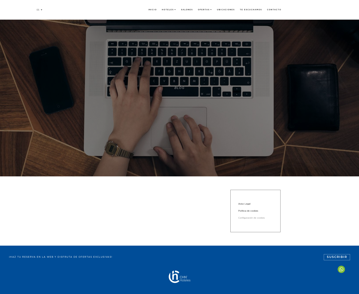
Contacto (274, 10)
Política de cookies (248, 211)
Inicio (152, 10)
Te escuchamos (251, 10)
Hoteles (168, 10)
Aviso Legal (244, 204)
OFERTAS (204, 10)
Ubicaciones (226, 10)
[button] (39, 10)
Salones (187, 10)
